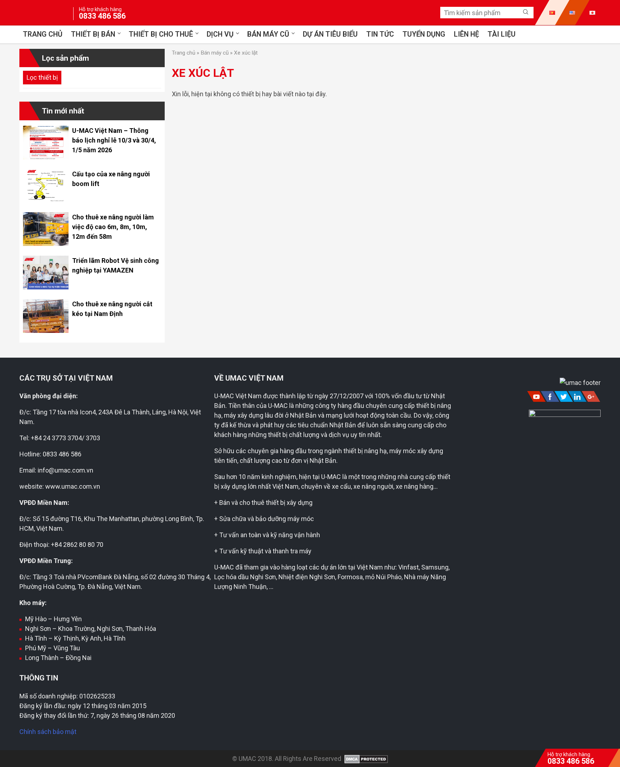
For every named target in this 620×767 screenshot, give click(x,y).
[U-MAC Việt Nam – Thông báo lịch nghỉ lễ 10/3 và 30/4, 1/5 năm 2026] (46, 157)
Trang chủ (42, 34)
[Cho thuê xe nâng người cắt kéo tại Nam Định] (46, 330)
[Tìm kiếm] (525, 12)
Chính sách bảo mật (47, 731)
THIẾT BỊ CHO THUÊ (161, 34)
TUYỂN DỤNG (424, 34)
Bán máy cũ (268, 34)
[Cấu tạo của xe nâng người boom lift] (46, 200)
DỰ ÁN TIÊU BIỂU (330, 34)
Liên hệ (466, 34)
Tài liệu (502, 34)
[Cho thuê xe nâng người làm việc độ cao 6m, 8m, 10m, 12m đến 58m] (46, 243)
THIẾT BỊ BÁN (93, 34)
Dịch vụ (220, 34)
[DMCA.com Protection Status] (365, 758)
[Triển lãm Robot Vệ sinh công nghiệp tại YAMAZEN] (46, 287)
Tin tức (380, 34)
